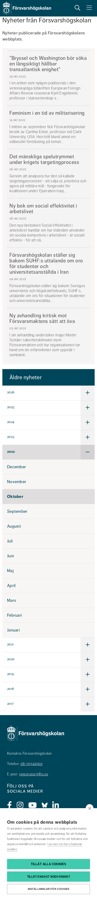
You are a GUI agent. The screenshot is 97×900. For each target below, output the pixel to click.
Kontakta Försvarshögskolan (29, 753)
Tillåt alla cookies (48, 864)
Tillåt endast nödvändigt (48, 876)
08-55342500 (31, 764)
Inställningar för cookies (48, 889)
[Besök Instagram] (20, 805)
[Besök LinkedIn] (55, 805)
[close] (89, 808)
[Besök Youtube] (32, 805)
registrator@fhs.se (33, 774)
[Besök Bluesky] (45, 805)
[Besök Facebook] (9, 805)
